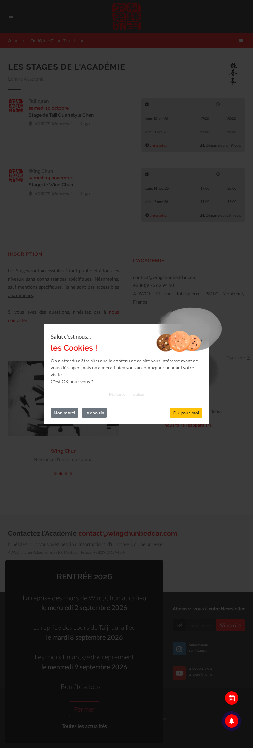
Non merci (64, 412)
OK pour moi (186, 412)
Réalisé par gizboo (126, 394)
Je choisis (94, 412)
